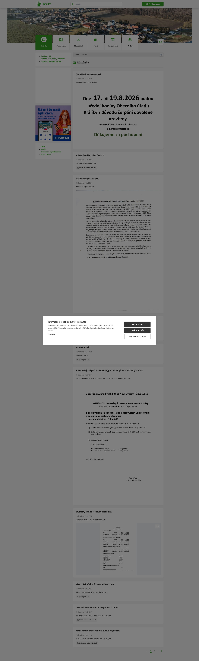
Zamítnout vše (137, 330)
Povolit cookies (137, 324)
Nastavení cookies (137, 337)
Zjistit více (51, 334)
